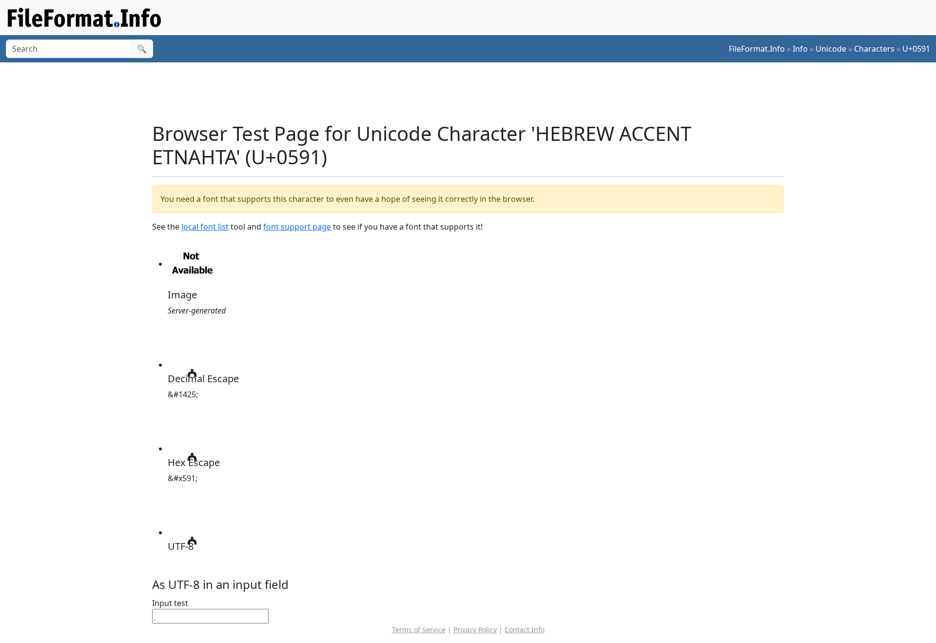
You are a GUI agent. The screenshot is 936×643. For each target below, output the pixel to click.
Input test (170, 603)
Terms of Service (419, 629)
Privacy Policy (475, 629)
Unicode (831, 48)
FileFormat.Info (757, 48)
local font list (205, 226)
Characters (874, 48)
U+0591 (916, 48)
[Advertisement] (473, 92)
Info (800, 48)
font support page (297, 226)
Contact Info (525, 629)
